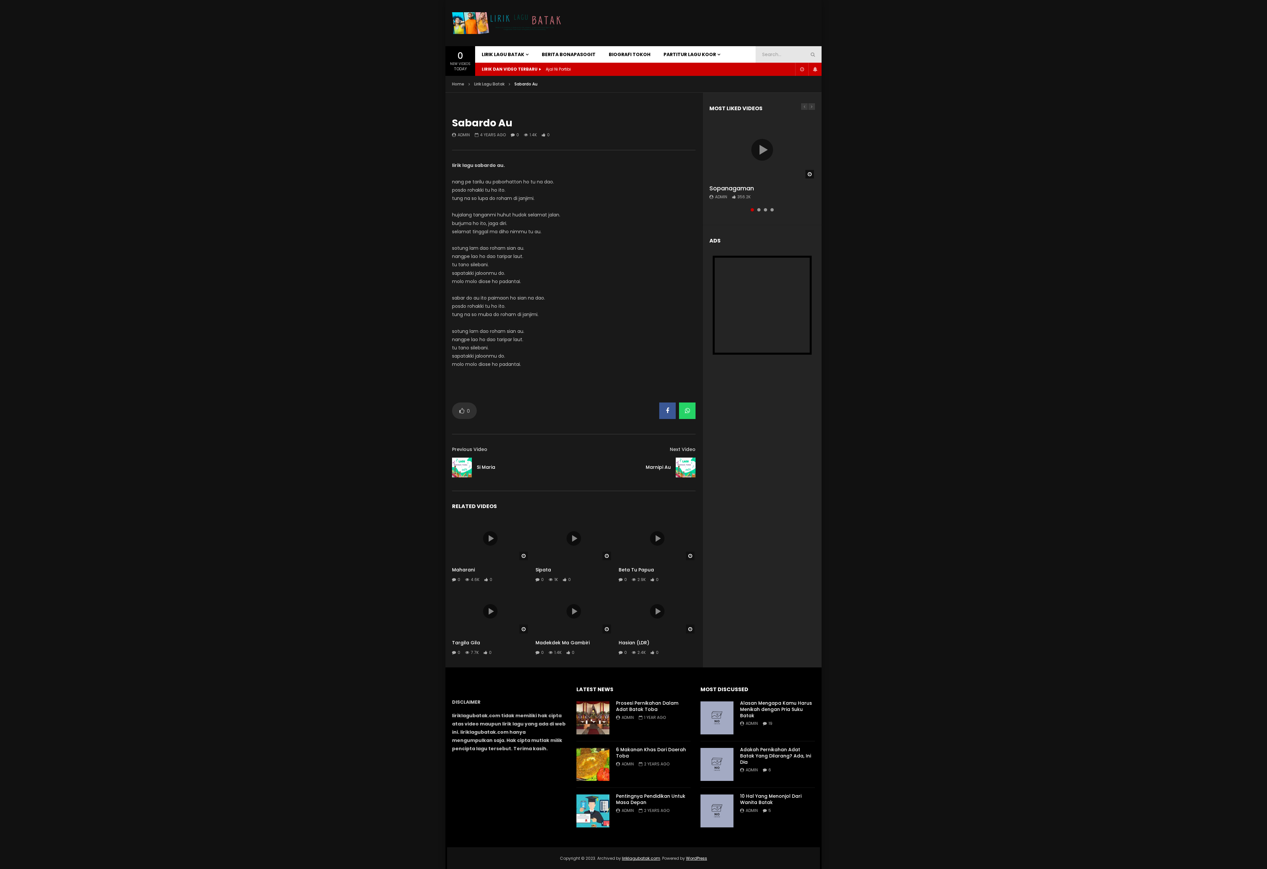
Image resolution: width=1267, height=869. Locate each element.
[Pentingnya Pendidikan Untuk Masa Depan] (592, 810)
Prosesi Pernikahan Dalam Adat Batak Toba (647, 706)
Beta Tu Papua (636, 569)
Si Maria (486, 467)
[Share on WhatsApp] (687, 410)
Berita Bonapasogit (569, 54)
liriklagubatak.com (641, 858)
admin (464, 135)
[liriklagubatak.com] (508, 23)
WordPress (696, 858)
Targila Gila (466, 642)
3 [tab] (765, 209)
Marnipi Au (658, 467)
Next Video (683, 449)
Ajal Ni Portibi (558, 69)
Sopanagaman (731, 188)
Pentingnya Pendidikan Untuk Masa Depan (650, 799)
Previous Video (469, 449)
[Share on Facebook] (667, 410)
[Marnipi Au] (686, 467)
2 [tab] (759, 209)
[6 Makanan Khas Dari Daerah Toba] (592, 764)
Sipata (543, 569)
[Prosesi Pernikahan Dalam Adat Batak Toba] (592, 717)
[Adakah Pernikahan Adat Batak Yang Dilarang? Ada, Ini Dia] (716, 764)
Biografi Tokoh (629, 54)
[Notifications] (815, 69)
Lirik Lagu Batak (503, 54)
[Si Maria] (462, 467)
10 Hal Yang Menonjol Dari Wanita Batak (770, 799)
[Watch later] (801, 69)
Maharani (463, 569)
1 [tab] (752, 209)
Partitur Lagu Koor (690, 54)
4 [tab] (772, 209)
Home (458, 84)
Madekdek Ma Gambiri (563, 642)
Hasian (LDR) (634, 642)
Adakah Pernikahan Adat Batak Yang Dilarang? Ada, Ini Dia (775, 755)
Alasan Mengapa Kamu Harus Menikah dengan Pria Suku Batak (776, 709)
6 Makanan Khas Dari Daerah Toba (651, 752)
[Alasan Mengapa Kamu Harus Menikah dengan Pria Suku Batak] (716, 717)
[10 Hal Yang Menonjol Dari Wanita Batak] (716, 810)
